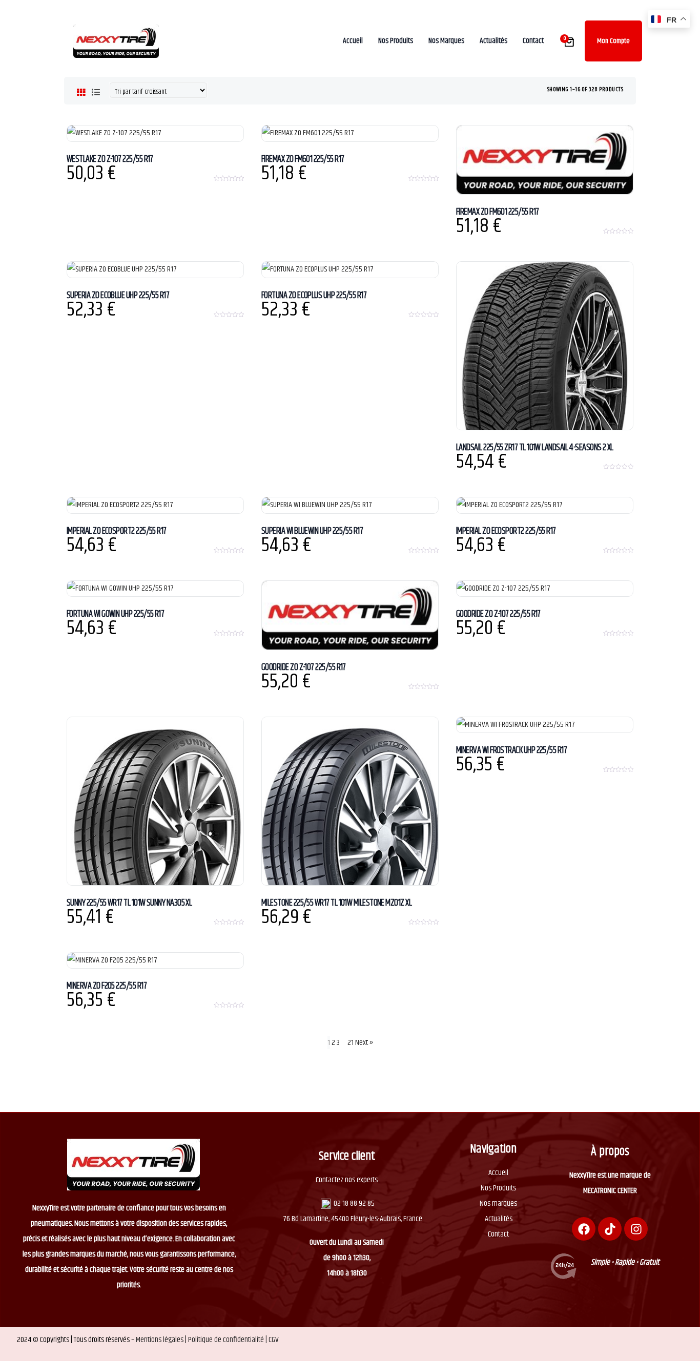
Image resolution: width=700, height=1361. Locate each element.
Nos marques (498, 1203)
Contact (498, 1234)
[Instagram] (636, 1229)
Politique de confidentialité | (228, 1339)
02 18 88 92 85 (354, 1203)
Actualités (498, 1218)
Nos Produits (498, 1188)
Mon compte (613, 41)
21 (350, 1042)
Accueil (498, 1172)
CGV (274, 1339)
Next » (364, 1042)
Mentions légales (159, 1339)
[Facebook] (583, 1229)
